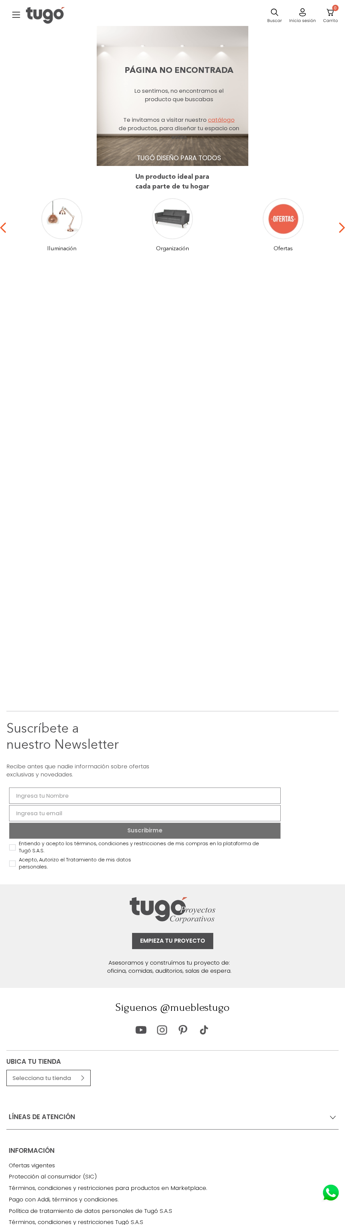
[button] (16, 15)
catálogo (221, 120)
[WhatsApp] (331, 1193)
